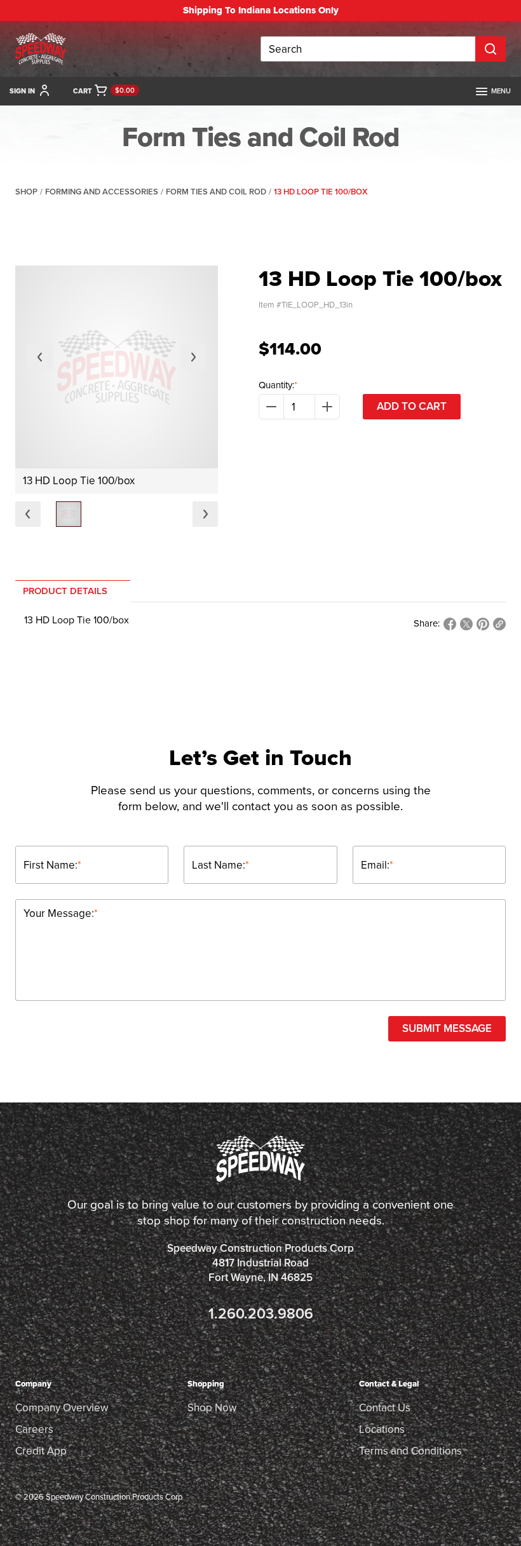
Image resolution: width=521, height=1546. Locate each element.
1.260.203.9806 (260, 1314)
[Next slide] (193, 357)
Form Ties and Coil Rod (216, 192)
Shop (26, 192)
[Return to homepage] (40, 49)
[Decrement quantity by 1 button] (271, 406)
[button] (68, 514)
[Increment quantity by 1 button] (327, 406)
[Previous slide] (40, 357)
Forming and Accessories (101, 192)
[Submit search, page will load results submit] (490, 49)
